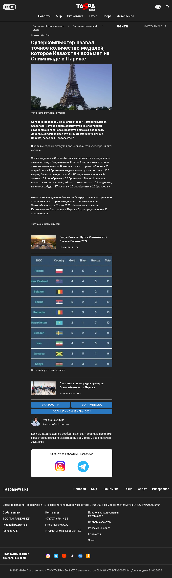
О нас (91, 540)
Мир (59, 16)
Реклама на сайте (99, 528)
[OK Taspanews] (88, 556)
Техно (93, 16)
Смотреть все (153, 26)
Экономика (75, 16)
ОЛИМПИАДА (92, 404)
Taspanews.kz (16, 489)
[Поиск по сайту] (167, 7)
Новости (44, 16)
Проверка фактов (99, 522)
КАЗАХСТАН (51, 404)
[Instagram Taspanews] (60, 466)
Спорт (107, 16)
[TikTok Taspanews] (72, 556)
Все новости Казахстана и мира (48, 26)
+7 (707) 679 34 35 (56, 518)
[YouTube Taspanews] (64, 556)
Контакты (94, 534)
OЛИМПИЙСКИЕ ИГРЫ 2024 (72, 411)
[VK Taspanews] (80, 556)
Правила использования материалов (103, 514)
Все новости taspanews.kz (86, 26)
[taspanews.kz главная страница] (85, 7)
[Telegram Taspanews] (83, 466)
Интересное (125, 16)
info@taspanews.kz (56, 524)
